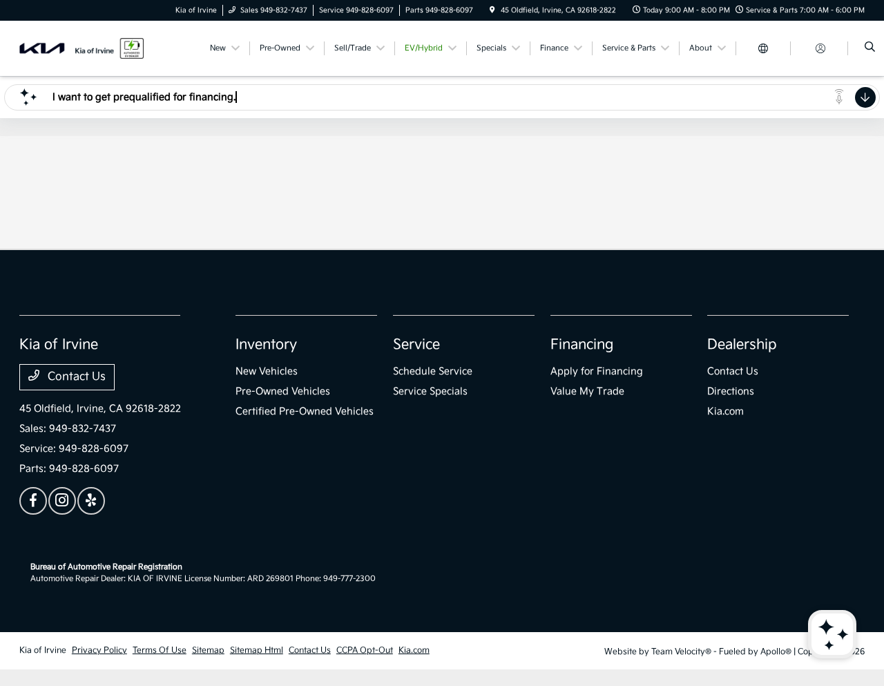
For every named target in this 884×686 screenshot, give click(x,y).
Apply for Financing (596, 371)
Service (416, 344)
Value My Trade (587, 391)
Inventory (266, 344)
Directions (730, 391)
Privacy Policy (99, 650)
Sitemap (208, 650)
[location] (492, 10)
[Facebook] (33, 501)
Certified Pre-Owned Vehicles (305, 411)
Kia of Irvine (42, 650)
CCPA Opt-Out (364, 650)
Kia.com (725, 411)
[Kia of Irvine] (81, 48)
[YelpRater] (91, 501)
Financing (581, 344)
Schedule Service (432, 371)
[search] (870, 48)
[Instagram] (62, 501)
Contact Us (75, 376)
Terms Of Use (159, 650)
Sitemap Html (256, 650)
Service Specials (430, 391)
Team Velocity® (681, 652)
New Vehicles (267, 371)
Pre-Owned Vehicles (283, 391)
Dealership (742, 344)
